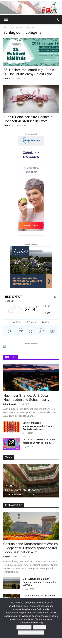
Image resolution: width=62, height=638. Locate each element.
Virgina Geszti (10, 556)
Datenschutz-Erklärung (31, 632)
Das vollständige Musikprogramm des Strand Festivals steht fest (37, 426)
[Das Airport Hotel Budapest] (31, 480)
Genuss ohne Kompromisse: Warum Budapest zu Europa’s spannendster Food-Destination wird (30, 548)
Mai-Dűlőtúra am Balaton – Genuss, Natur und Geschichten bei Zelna (39, 582)
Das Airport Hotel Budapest (23, 490)
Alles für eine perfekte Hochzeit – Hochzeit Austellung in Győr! (29, 119)
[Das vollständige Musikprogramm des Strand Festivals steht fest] (11, 427)
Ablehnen (39, 627)
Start (5, 27)
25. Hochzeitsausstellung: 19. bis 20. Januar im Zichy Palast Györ (28, 72)
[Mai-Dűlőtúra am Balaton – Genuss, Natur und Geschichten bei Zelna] (11, 583)
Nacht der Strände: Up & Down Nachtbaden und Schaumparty (26, 398)
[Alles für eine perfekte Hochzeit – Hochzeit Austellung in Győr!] (31, 99)
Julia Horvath (9, 404)
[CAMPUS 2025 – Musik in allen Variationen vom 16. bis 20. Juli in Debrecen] (11, 444)
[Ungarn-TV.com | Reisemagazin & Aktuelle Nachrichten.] (31, 7)
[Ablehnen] (58, 618)
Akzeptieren (24, 627)
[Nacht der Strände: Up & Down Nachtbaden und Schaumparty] (31, 377)
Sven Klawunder (13, 494)
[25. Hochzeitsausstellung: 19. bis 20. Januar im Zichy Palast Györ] (31, 52)
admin (6, 78)
